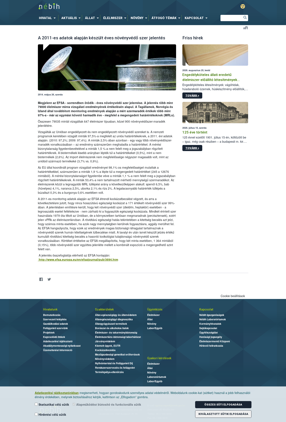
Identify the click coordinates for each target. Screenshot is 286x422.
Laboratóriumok (156, 377)
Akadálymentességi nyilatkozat (62, 346)
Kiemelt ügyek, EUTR (107, 346)
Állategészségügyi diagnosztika (114, 319)
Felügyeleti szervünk (55, 328)
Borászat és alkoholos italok (112, 328)
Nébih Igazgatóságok (211, 315)
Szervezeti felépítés (55, 319)
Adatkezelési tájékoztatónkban (57, 393)
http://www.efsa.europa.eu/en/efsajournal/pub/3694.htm (78, 259)
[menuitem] (48, 18)
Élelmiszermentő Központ (214, 341)
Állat (150, 319)
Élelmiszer (153, 315)
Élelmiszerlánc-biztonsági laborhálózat (118, 337)
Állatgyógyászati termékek (111, 324)
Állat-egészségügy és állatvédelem (116, 315)
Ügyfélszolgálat (208, 332)
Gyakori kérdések (159, 358)
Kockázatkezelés (105, 350)
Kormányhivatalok (210, 324)
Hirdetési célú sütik (52, 414)
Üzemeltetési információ (57, 350)
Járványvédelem (105, 341)
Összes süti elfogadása (223, 404)
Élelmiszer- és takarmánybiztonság (116, 332)
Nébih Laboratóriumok (212, 319)
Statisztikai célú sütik (53, 404)
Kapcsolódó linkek (54, 337)
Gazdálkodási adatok (55, 324)
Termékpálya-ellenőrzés (109, 372)
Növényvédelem (105, 359)
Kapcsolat (206, 309)
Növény (151, 324)
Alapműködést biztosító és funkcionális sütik (108, 404)
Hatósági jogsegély (210, 337)
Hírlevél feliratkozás (211, 346)
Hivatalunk (50, 309)
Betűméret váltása (245, 27)
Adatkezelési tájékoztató (57, 341)
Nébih (98, 6)
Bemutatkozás (52, 315)
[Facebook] (41, 279)
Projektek (49, 332)
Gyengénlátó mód (243, 6)
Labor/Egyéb (154, 328)
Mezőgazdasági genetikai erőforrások (117, 354)
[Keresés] (245, 18)
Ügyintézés (154, 309)
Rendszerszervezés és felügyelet (115, 367)
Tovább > (192, 95)
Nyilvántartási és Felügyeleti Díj (114, 363)
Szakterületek (104, 309)
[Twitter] (49, 279)
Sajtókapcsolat (208, 328)
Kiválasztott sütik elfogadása (223, 414)
